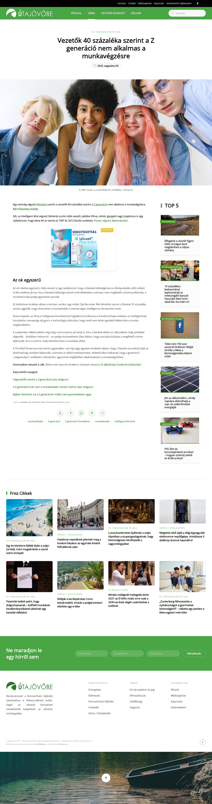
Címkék (132, 3)
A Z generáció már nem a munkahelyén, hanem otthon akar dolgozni (53, 387)
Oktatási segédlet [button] (113, 13)
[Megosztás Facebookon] (71, 413)
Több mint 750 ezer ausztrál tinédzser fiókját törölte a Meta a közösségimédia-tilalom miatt (179, 350)
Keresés (122, 3)
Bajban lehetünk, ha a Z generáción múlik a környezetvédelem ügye (52, 394)
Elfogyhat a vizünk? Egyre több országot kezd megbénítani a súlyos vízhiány (179, 245)
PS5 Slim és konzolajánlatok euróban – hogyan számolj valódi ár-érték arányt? (179, 453)
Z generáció (54, 421)
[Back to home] (29, 13)
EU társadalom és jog (106, 31)
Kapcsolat (159, 3)
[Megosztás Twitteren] (60, 413)
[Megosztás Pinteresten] (92, 413)
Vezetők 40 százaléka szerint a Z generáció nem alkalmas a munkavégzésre (106, 48)
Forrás (15, 402)
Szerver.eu (63, 744)
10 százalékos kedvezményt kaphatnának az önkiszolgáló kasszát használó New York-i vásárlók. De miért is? (177, 294)
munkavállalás (35, 421)
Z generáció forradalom (77, 421)
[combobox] (187, 13)
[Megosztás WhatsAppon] (81, 413)
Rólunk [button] (136, 13)
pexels (67, 402)
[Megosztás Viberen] (102, 413)
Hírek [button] (91, 13)
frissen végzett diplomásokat (111, 220)
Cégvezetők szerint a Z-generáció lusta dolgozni (40, 379)
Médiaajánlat (145, 3)
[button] (106, 778)
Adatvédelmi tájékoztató (178, 3)
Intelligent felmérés (125, 421)
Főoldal (76, 13)
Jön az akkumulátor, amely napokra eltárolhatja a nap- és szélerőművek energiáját (180, 402)
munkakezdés (102, 421)
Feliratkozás (194, 653)
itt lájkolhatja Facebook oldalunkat (121, 364)
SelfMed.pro (42, 744)
